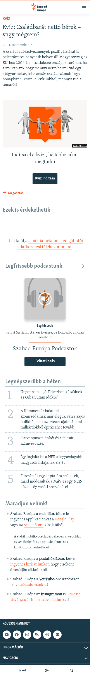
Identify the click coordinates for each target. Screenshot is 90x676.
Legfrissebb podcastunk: (34, 266)
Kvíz (6, 19)
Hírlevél (20, 670)
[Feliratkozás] (57, 634)
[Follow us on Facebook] (17, 634)
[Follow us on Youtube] (7, 634)
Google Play (64, 519)
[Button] (13, 194)
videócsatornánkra (31, 585)
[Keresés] (71, 670)
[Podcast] (47, 634)
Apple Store (33, 525)
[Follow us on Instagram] (27, 634)
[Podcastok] (46, 670)
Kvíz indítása (45, 179)
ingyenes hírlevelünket (29, 565)
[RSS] (37, 634)
